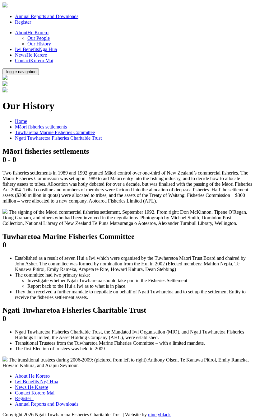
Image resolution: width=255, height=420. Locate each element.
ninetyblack (159, 414)
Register (23, 22)
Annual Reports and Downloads (46, 16)
